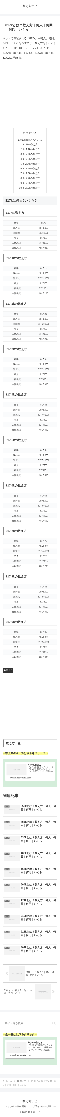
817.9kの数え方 (31, 187)
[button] (54, 1023)
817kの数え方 (30, 144)
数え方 (9, 670)
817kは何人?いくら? (31, 139)
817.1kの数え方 (31, 149)
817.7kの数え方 (31, 178)
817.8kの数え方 (31, 183)
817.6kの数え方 (31, 173)
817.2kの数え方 (31, 154)
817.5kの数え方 (31, 168)
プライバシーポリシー (44, 1106)
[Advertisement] (30, 94)
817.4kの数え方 (31, 163)
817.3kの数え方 (31, 159)
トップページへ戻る (15, 1106)
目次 (25, 133)
